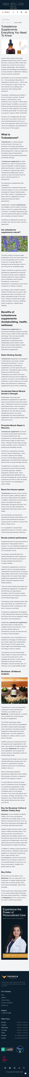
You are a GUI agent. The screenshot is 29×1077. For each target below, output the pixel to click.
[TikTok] (19, 1068)
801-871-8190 (7, 1013)
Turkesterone (5, 142)
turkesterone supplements (18, 622)
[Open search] (13, 12)
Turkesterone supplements (10, 329)
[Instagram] (14, 1068)
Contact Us (4, 1005)
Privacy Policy (5, 1000)
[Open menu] (26, 12)
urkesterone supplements (10, 161)
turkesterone (21, 205)
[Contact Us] (23, 1068)
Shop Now (13, 8)
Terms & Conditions (7, 1002)
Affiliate (3, 997)
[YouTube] (10, 1068)
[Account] (17, 12)
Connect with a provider (15, 955)
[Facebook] (5, 1068)
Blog (2, 995)
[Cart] (21, 12)
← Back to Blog (5, 19)
